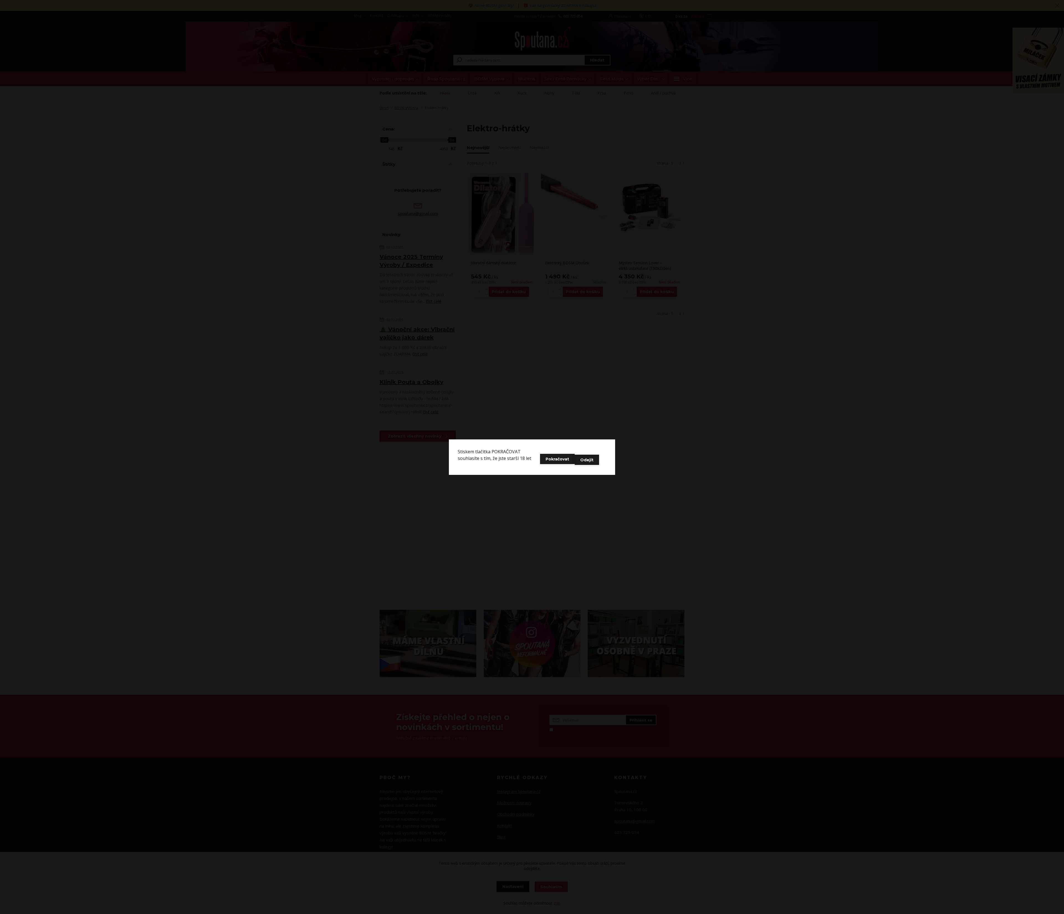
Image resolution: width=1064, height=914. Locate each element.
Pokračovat (557, 459)
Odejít (587, 459)
